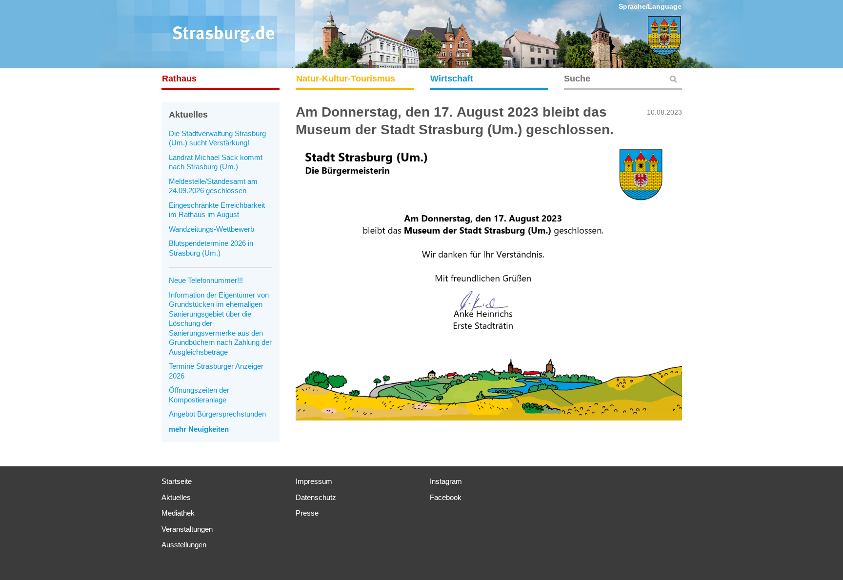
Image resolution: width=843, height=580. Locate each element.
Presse (307, 513)
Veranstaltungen (187, 529)
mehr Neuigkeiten (199, 429)
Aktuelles (176, 497)
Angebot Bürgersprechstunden (217, 414)
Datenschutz (316, 497)
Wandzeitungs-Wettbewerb (211, 229)
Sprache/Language (650, 6)
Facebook (446, 497)
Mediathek (178, 513)
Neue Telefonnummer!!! (206, 280)
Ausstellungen (183, 544)
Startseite (176, 481)
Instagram (446, 481)
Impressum (314, 481)
